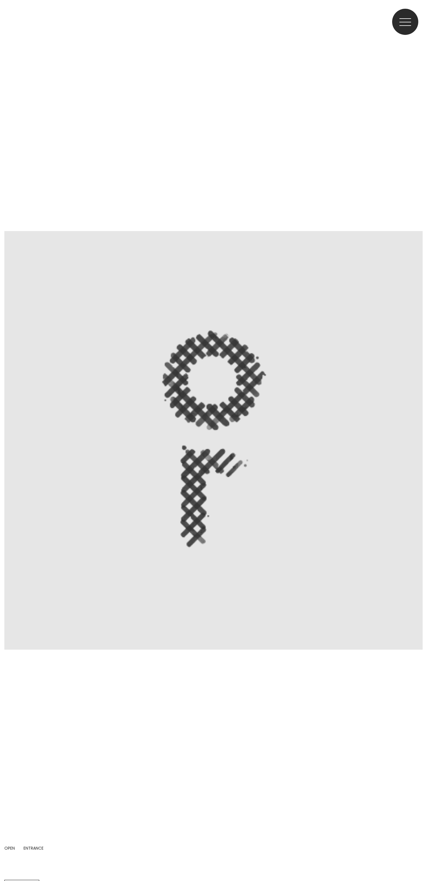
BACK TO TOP (417, 858)
